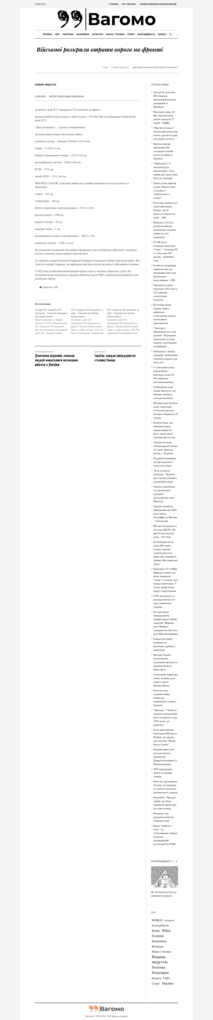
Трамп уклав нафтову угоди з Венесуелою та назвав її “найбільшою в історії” (165, 190)
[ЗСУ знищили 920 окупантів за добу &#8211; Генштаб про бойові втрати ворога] (125, 321)
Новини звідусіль (120, 67)
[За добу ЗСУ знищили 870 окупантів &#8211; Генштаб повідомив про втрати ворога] (53, 321)
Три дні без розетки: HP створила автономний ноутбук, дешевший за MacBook (165, 99)
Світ (166, 978)
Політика (158, 967)
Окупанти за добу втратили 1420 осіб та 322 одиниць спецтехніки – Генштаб (165, 292)
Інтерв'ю (169, 920)
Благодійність (160, 925)
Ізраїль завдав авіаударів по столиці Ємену (115, 357)
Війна (166, 930)
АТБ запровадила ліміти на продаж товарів (162, 772)
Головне (158, 935)
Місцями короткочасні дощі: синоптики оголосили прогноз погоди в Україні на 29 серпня (165, 410)
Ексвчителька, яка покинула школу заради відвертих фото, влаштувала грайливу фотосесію (164, 430)
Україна (167, 983)
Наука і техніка (161, 951)
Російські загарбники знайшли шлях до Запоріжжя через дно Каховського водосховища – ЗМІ (164, 273)
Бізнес (156, 930)
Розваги (156, 978)
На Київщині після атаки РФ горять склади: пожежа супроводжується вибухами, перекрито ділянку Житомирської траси (165, 552)
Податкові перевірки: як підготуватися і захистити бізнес (164, 462)
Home (105, 67)
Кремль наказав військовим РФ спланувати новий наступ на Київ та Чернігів (163, 151)
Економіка (159, 941)
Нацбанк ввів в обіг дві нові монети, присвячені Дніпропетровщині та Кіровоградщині (165, 757)
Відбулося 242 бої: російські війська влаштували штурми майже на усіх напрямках (164, 230)
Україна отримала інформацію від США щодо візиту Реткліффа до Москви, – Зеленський (165, 513)
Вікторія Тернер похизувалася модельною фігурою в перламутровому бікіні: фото (165, 662)
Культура (157, 946)
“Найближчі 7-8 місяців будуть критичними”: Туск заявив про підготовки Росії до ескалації (165, 171)
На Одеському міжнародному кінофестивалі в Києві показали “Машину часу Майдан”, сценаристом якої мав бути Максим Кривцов (165, 622)
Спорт (156, 983)
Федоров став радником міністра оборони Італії (163, 817)
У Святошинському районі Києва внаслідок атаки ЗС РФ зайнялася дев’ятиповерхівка (164, 375)
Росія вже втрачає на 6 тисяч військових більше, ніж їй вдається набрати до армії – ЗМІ (165, 210)
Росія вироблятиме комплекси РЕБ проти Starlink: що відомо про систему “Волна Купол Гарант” (165, 737)
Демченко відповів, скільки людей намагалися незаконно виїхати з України (56, 360)
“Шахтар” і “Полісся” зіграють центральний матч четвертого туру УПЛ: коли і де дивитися (165, 717)
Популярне (160, 972)
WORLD (157, 920)
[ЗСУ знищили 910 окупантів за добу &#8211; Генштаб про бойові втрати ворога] (89, 321)
